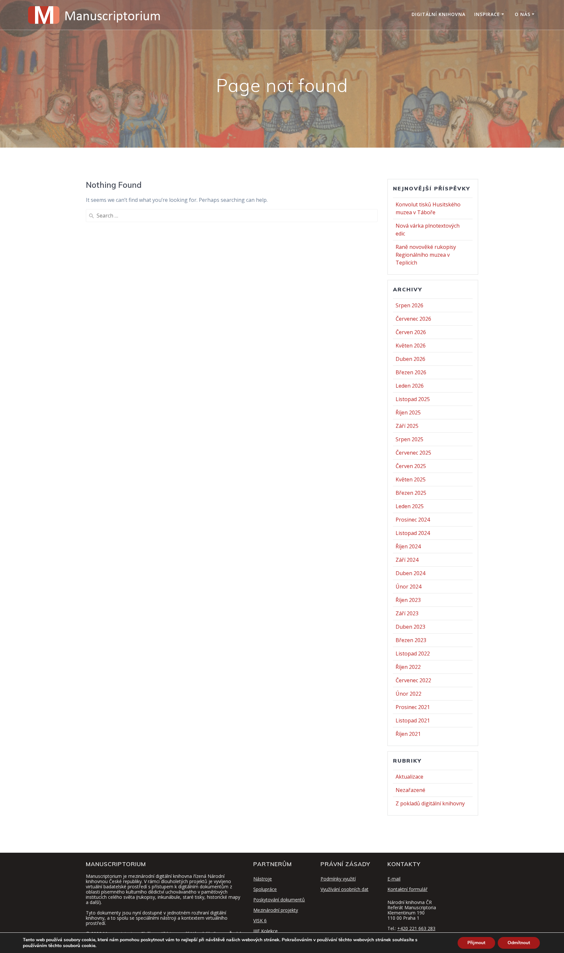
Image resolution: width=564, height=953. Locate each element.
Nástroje (262, 879)
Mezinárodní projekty (275, 910)
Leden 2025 (410, 506)
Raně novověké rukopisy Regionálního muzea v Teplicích (426, 254)
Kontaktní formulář (407, 889)
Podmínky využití (338, 879)
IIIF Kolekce (265, 931)
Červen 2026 (411, 332)
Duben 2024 (410, 573)
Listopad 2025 (413, 399)
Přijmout (476, 943)
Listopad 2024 (413, 533)
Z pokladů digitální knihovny (430, 803)
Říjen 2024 (408, 546)
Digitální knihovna (438, 14)
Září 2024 (407, 559)
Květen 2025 (411, 479)
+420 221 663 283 (416, 928)
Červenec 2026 (413, 318)
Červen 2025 (411, 466)
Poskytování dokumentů (279, 899)
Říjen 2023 (408, 600)
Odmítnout (519, 943)
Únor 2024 (408, 586)
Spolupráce (265, 889)
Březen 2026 (411, 372)
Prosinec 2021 (413, 707)
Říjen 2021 (408, 733)
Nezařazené (410, 790)
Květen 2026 (411, 345)
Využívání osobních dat (344, 889)
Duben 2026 (410, 359)
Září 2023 (407, 613)
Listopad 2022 (413, 653)
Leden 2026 (410, 385)
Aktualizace (409, 776)
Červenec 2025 (413, 452)
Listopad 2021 (413, 720)
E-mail (393, 879)
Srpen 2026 (409, 305)
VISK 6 (260, 920)
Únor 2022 (408, 693)
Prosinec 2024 (413, 519)
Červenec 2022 (413, 680)
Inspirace (487, 14)
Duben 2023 (410, 626)
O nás (522, 14)
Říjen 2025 (408, 412)
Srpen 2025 (409, 439)
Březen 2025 (411, 492)
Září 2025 (407, 425)
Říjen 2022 (408, 666)
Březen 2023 (411, 640)
